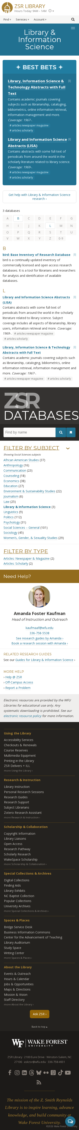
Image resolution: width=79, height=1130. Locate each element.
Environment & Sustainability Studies (29, 491)
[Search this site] (73, 19)
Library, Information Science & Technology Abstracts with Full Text (36, 87)
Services (21, 19)
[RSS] (38, 1082)
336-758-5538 (39, 633)
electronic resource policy (22, 716)
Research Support (16, 802)
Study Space (12, 948)
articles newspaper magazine (30, 125)
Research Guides (16, 797)
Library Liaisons (15, 838)
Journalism (11, 496)
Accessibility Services (18, 740)
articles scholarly (22, 130)
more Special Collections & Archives (25, 910)
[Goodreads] (53, 1072)
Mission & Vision (15, 994)
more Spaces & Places (17, 957)
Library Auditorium (17, 942)
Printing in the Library (19, 761)
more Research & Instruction (21, 817)
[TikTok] (60, 1072)
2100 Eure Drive (34, 1057)
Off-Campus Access (19, 682)
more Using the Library (17, 770)
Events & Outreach (17, 974)
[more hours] (51, 11)
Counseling (11, 476)
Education (11, 486)
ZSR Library (29, 5)
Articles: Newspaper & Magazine (27, 558)
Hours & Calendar (16, 979)
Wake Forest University (40, 1043)
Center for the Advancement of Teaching (33, 937)
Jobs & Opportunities (19, 984)
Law (6, 502)
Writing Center (14, 953)
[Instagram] (17, 1072)
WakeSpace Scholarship (21, 859)
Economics (11, 481)
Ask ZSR (39, 1014)
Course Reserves (16, 750)
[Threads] (31, 1072)
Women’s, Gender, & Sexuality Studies (30, 538)
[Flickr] (46, 1072)
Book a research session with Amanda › (39, 643)
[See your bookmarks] (70, 432)
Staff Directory (14, 999)
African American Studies (21, 460)
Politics (9, 517)
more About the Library (18, 1004)
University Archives (17, 906)
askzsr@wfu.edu (35, 1062)
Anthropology (13, 465)
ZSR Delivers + (17, 766)
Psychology (12, 522)
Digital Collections (16, 880)
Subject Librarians (16, 807)
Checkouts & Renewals (20, 745)
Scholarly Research (17, 854)
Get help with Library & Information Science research (39, 197)
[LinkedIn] (24, 1072)
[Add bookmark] (69, 81)
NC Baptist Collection (19, 896)
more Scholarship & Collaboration (24, 864)
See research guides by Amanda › (39, 638)
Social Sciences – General (22, 527)
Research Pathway (17, 849)
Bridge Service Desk (18, 927)
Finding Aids (12, 885)
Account (39, 19)
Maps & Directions (17, 989)
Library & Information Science (27, 507)
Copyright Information (19, 833)
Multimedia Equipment (20, 755)
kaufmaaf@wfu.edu (39, 628)
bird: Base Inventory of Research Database (36, 255)
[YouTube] (68, 1072)
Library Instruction (17, 787)
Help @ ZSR (13, 677)
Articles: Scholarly (16, 563)
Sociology (10, 532)
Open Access (13, 844)
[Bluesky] (38, 1072)
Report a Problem (18, 688)
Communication (15, 470)
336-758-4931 (56, 1062)
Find (6, 19)
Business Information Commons (27, 932)
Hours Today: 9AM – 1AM (30, 11)
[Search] (61, 432)
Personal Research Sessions (24, 792)
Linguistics (11, 512)
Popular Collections (17, 901)
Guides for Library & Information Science (44, 660)
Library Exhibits (14, 891)
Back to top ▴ (39, 1026)
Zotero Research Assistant (23, 813)
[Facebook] (10, 1072)
